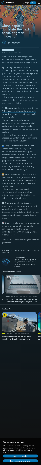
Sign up (33, 2)
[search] (23, 2)
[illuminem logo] (7, 2)
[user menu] (39, 3)
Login (27, 3)
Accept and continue (20, 456)
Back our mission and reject (20, 461)
